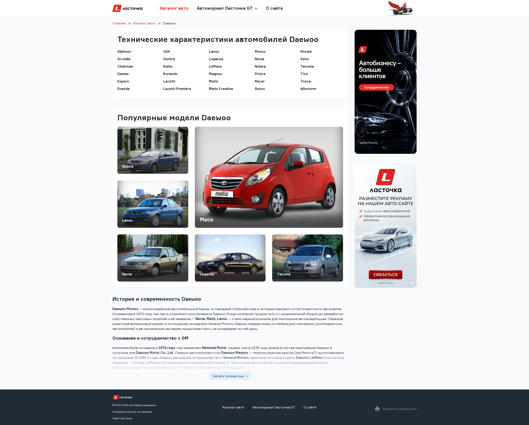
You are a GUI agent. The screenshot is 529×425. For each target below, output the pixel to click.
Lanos (127, 220)
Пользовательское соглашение (132, 411)
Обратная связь (122, 418)
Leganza (207, 274)
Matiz (206, 219)
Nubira (127, 166)
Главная (119, 23)
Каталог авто (174, 8)
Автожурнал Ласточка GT (274, 407)
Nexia (127, 274)
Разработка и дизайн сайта (399, 408)
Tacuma (284, 274)
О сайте (274, 8)
